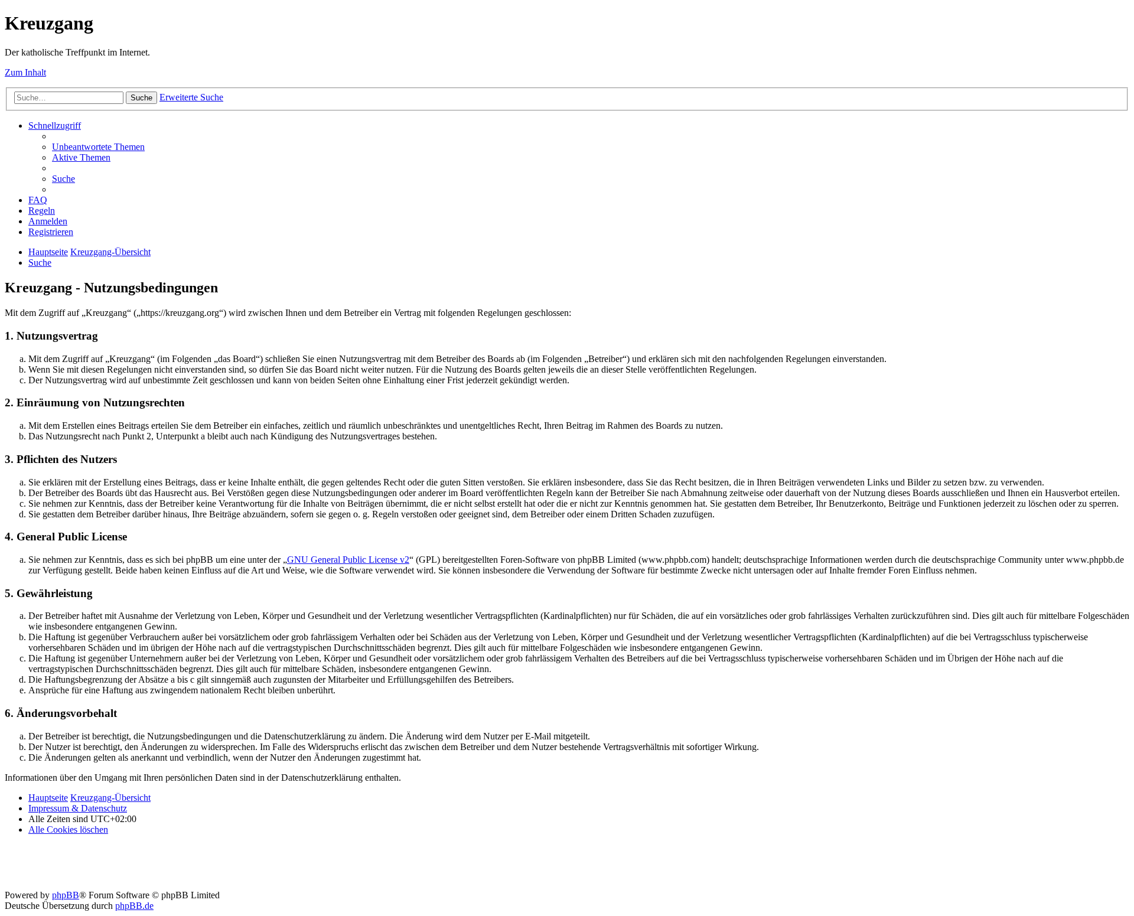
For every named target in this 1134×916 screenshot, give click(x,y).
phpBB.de (134, 906)
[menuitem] (98, 147)
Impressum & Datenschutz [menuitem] (77, 808)
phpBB (65, 895)
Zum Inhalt (25, 72)
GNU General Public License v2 (348, 560)
